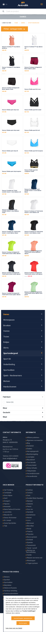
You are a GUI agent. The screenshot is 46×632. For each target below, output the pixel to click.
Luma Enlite (7, 512)
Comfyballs (7, 493)
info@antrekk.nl (12, 458)
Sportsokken (8, 370)
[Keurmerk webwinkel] (12, 465)
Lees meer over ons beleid (14, 628)
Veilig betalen (31, 471)
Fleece (29, 506)
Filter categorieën (13, 29)
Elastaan (30, 501)
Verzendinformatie (33, 473)
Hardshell (30, 512)
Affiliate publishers (33, 437)
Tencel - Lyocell (32, 548)
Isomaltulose (31, 515)
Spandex (30, 542)
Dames (6, 314)
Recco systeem (32, 537)
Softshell (30, 540)
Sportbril (7, 580)
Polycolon (30, 534)
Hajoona (6, 504)
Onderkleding (9, 364)
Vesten (6, 331)
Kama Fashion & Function (12, 509)
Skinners (7, 577)
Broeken (7, 325)
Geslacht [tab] (6, 412)
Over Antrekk (31, 462)
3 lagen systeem (32, 563)
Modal (29, 529)
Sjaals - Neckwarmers (12, 375)
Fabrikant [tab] (6, 397)
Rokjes (6, 342)
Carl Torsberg (8, 490)
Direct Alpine (8, 495)
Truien (6, 337)
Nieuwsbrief (31, 460)
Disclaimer (30, 446)
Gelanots (30, 504)
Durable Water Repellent (35, 498)
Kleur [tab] (5, 408)
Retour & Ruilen (32, 468)
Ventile (29, 555)
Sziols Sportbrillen (10, 523)
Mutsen (6, 381)
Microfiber (30, 526)
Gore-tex (30, 509)
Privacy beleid (31, 465)
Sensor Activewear (10, 517)
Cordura (29, 493)
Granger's (7, 501)
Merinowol (30, 523)
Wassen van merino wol (34, 558)
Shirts (6, 348)
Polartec (30, 531)
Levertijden (30, 457)
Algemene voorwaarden (35, 440)
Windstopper (31, 560)
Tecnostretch (31, 545)
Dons (28, 495)
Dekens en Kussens (10, 588)
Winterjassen (9, 320)
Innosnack (7, 506)
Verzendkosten (32, 476)
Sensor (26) (9, 402)
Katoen (29, 517)
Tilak (5, 526)
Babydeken (7, 585)
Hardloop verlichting (10, 591)
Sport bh (7, 359)
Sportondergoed (10, 353)
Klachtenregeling (32, 454)
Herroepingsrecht (33, 451)
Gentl (5, 498)
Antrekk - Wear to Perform (23, 4)
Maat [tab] (5, 417)
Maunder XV (8, 515)
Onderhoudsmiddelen (11, 593)
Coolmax (30, 490)
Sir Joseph (7, 520)
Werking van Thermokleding (31, 551)
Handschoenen (9, 387)
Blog (28, 443)
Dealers (29, 449)
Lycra (28, 520)
